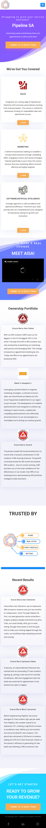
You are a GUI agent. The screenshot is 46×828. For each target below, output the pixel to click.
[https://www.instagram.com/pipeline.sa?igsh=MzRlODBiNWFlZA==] (37, 824)
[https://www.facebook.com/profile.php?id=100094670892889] (8, 824)
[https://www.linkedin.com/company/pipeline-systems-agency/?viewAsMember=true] (23, 824)
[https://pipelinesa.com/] (5, 5)
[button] (42, 5)
